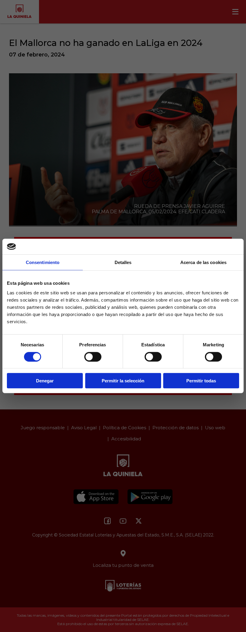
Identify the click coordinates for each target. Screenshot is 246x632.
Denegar (45, 380)
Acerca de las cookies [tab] (203, 262)
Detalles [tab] (123, 262)
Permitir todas (201, 380)
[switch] (92, 356)
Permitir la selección (123, 380)
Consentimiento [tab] (42, 262)
